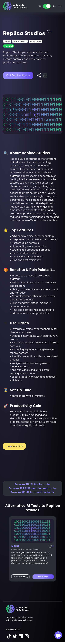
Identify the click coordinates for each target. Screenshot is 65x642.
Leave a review (14, 446)
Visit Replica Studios (18, 75)
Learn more (43, 577)
